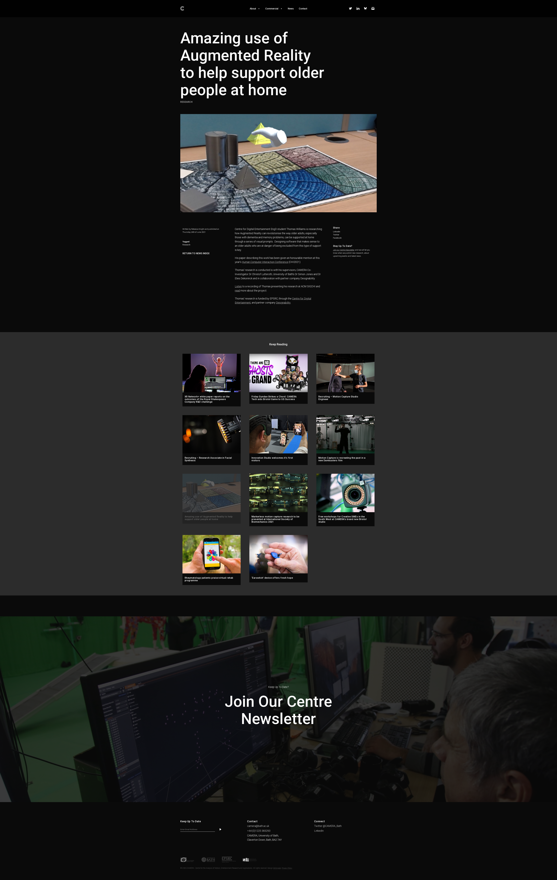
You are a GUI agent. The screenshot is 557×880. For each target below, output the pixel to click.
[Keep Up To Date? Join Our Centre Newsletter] (278, 801)
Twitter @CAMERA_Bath (328, 825)
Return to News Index (195, 253)
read (237, 290)
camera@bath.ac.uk (258, 825)
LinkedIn (336, 232)
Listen (238, 286)
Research (186, 245)
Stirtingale (277, 868)
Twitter (336, 235)
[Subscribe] (220, 829)
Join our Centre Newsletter (344, 250)
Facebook (337, 238)
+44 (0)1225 (258, 830)
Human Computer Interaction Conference (265, 261)
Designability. (283, 302)
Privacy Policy (287, 868)
